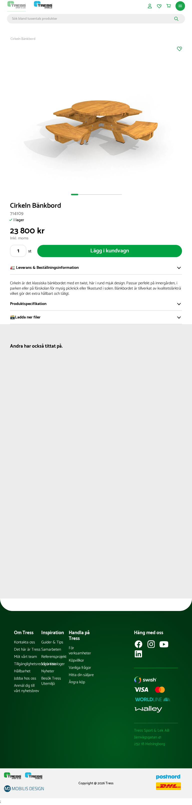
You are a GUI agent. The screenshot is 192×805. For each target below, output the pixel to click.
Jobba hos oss (25, 678)
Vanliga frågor (80, 667)
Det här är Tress (27, 649)
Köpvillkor (76, 660)
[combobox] (92, 18)
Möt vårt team (25, 656)
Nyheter (47, 671)
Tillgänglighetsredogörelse (27, 664)
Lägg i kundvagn (109, 250)
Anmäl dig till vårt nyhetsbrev (26, 688)
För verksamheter (80, 650)
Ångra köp (77, 682)
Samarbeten (51, 649)
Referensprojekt (53, 656)
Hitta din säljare (81, 675)
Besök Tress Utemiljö (51, 681)
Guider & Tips (52, 642)
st (29, 251)
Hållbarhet (22, 671)
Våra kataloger (53, 664)
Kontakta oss (24, 642)
